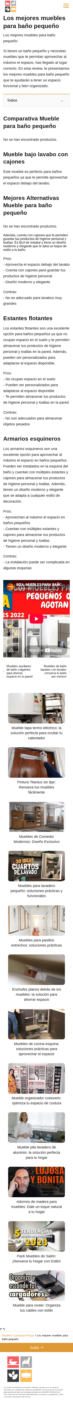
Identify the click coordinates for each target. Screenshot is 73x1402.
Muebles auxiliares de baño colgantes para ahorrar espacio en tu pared (19, 671)
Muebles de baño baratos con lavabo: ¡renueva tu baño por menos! (54, 671)
